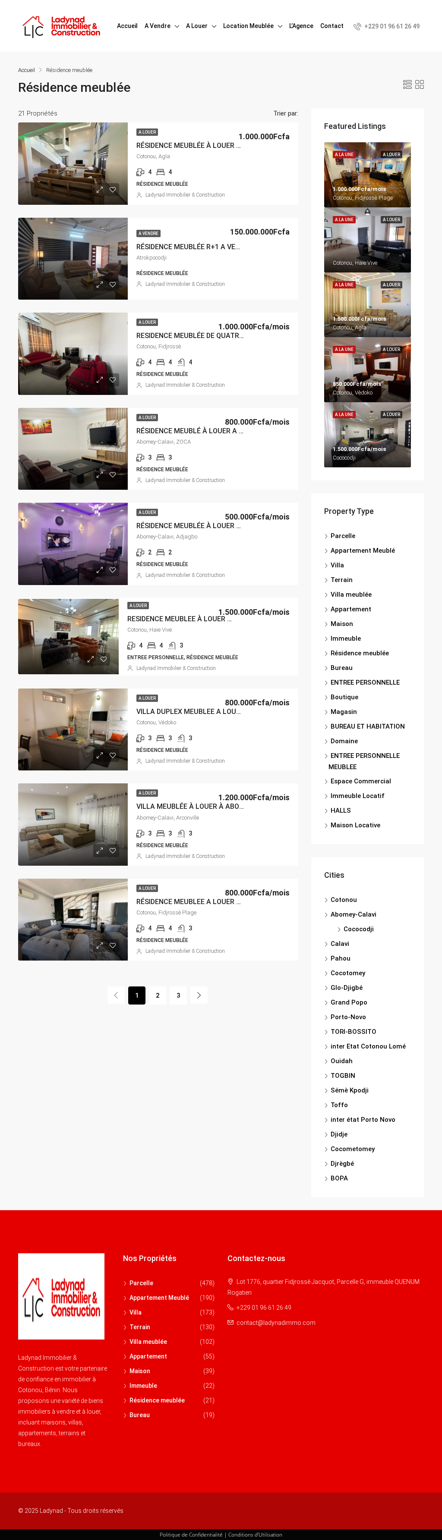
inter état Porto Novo (363, 1120)
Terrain (342, 580)
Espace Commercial (361, 781)
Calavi (340, 944)
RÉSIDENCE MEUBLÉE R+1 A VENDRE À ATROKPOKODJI (223, 247)
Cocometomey (353, 1149)
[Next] (199, 995)
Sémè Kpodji (350, 1090)
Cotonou (344, 900)
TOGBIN (343, 1076)
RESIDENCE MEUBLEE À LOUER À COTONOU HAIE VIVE (213, 619)
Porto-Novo (348, 1017)
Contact (332, 25)
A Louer (197, 25)
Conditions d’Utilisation (255, 1534)
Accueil (127, 25)
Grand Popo (349, 1002)
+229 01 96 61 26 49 (391, 26)
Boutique (344, 697)
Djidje (339, 1134)
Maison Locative (355, 825)
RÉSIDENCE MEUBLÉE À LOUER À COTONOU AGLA (215, 145)
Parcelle (343, 536)
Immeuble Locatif (358, 796)
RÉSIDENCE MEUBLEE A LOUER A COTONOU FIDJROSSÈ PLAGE (236, 902)
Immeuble (346, 638)
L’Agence (301, 25)
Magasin (344, 712)
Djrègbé (342, 1164)
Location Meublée (248, 25)
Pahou (340, 958)
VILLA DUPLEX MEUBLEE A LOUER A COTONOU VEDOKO (224, 711)
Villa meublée (351, 594)
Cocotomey (348, 973)
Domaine (344, 741)
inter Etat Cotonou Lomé (368, 1046)
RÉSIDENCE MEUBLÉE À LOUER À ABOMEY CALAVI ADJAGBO (232, 526)
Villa (337, 565)
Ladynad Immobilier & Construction (185, 195)
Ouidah (342, 1061)
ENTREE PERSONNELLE (365, 682)
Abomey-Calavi (353, 914)
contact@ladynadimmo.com (276, 1322)
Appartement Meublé (363, 550)
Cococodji (359, 929)
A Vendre (157, 25)
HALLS (341, 810)
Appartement (351, 609)
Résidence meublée (360, 653)
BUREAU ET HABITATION (368, 726)
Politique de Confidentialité (191, 1534)
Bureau (342, 668)
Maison (342, 624)
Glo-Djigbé (347, 988)
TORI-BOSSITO (353, 1032)
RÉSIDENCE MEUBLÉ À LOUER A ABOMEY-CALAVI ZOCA (224, 431)
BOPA (339, 1178)
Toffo (339, 1105)
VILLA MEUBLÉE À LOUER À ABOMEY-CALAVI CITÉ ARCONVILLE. (238, 806)
